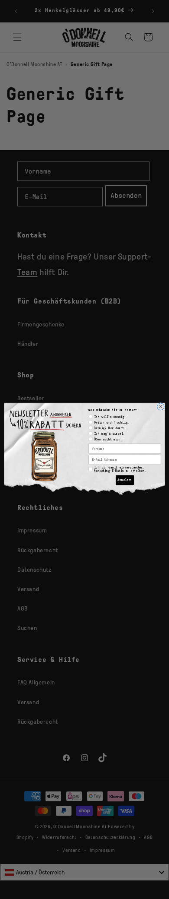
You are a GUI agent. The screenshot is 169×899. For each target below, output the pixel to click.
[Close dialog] (160, 406)
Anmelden (124, 479)
